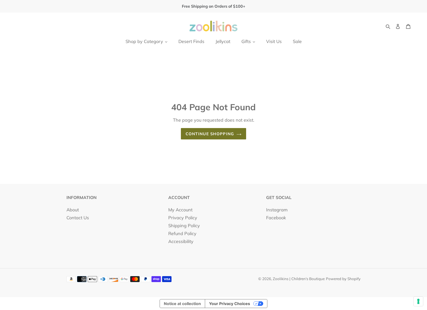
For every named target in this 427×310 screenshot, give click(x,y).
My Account (180, 210)
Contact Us (77, 218)
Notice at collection (182, 303)
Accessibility (180, 241)
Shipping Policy (184, 225)
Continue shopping (210, 133)
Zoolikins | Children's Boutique (299, 278)
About (72, 210)
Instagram (277, 210)
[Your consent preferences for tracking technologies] (418, 301)
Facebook (276, 218)
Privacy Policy (182, 218)
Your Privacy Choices (229, 303)
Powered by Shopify (343, 278)
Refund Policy (182, 233)
